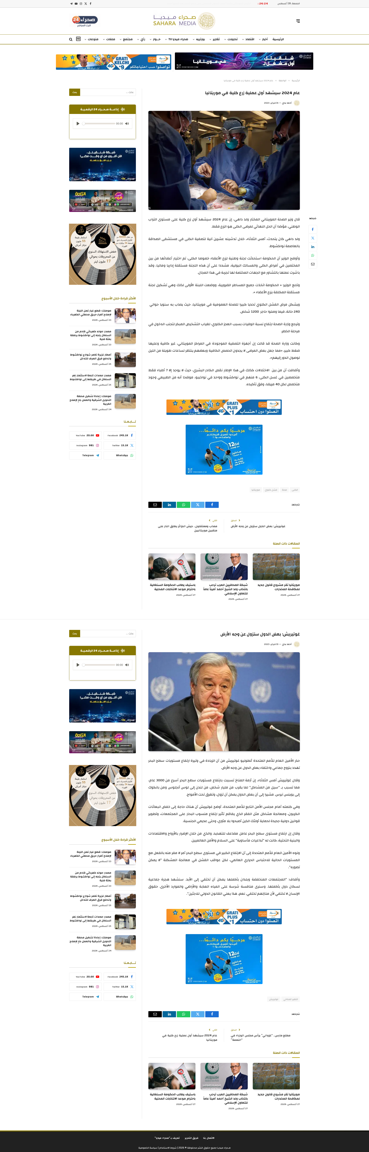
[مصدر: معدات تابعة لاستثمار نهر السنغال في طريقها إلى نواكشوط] (125, 380)
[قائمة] (298, 21)
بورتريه (200, 39)
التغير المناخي (290, 999)
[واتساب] (312, 255)
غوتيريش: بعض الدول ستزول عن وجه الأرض (258, 526)
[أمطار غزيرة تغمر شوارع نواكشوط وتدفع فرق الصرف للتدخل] (125, 359)
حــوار (156, 39)
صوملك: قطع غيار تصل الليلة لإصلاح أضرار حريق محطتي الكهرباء (90, 312)
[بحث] (71, 39)
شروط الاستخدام (168, 1147)
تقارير (216, 39)
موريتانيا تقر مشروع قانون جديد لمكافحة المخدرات (279, 587)
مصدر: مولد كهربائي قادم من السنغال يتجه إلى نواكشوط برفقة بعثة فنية (90, 335)
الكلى (295, 490)
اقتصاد (249, 39)
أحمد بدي (287, 103)
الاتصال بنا (208, 1138)
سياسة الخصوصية (147, 1147)
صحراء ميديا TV (178, 39)
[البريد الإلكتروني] (312, 264)
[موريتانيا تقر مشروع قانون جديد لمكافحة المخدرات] (276, 566)
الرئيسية (278, 39)
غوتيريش (273, 999)
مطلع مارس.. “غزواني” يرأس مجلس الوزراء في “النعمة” (260, 1037)
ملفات (110, 39)
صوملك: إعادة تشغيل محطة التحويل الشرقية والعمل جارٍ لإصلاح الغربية (90, 400)
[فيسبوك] (312, 229)
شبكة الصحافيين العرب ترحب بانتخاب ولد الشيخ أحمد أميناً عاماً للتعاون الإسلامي (225, 589)
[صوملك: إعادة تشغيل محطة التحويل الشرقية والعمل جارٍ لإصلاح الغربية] (125, 401)
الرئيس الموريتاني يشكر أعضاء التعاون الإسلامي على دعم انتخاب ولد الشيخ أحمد (209, 3)
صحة (284, 490)
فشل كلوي (271, 490)
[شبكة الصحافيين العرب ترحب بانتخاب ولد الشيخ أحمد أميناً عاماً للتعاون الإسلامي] (224, 566)
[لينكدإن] (312, 246)
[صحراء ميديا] (184, 21)
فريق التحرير (192, 1138)
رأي (142, 39)
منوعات (93, 39)
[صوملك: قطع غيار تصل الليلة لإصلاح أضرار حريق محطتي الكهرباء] (125, 315)
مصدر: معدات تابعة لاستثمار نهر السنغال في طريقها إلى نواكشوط (90, 377)
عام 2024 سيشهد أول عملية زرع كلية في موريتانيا (189, 1037)
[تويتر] (312, 238)
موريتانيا (256, 490)
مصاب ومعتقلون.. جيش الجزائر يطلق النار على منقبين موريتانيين (187, 528)
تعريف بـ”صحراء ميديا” (167, 1138)
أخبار (265, 39)
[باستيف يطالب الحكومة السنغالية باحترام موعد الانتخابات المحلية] (171, 566)
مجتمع (128, 39)
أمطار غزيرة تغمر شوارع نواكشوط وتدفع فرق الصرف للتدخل (90, 356)
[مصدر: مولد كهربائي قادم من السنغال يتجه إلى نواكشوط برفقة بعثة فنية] (125, 336)
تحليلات (233, 39)
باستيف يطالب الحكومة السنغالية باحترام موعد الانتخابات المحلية (172, 587)
